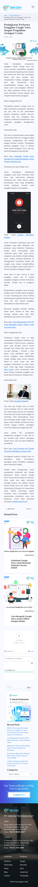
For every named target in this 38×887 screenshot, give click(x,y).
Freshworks (24, 876)
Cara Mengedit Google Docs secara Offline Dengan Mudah (21, 618)
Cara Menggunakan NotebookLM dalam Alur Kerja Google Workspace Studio (18, 740)
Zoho (22, 868)
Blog (5, 872)
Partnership (8, 865)
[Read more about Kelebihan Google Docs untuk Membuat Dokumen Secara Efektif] (19, 538)
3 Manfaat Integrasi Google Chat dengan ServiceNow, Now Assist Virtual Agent (17, 763)
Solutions (7, 861)
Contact (7, 876)
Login (32, 651)
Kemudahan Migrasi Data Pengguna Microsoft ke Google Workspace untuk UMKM (18, 756)
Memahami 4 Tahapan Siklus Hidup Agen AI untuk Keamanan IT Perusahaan (18, 748)
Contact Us (19, 794)
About (6, 868)
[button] (33, 7)
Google (22, 861)
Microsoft (23, 865)
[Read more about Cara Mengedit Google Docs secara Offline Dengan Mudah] (19, 593)
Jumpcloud (24, 872)
